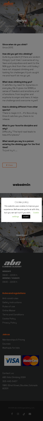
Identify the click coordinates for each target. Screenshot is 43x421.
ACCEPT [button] (26, 217)
